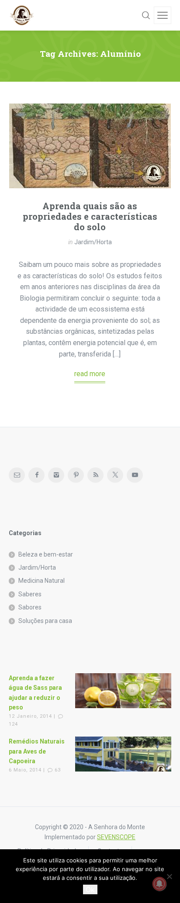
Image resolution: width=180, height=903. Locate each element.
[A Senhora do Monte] (22, 15)
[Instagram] (56, 475)
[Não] (169, 876)
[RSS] (95, 475)
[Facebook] (36, 475)
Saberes (30, 594)
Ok (90, 889)
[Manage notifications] (159, 884)
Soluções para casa (45, 620)
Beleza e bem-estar (45, 554)
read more (89, 374)
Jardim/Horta (93, 242)
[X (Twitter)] (115, 475)
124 (13, 724)
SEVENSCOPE (116, 837)
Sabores (30, 607)
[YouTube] (135, 475)
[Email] (17, 475)
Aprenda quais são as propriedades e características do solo (90, 216)
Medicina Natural (41, 580)
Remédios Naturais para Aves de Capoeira (37, 751)
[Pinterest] (76, 475)
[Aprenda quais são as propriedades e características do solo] (90, 146)
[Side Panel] (162, 15)
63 (58, 770)
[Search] (146, 15)
